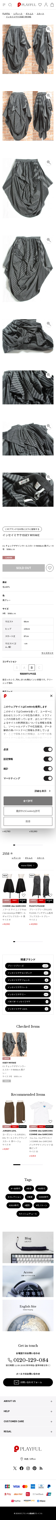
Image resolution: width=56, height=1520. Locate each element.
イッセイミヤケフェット (27, 980)
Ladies (8, 557)
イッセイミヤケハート (27, 987)
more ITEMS (26, 865)
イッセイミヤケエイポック (27, 972)
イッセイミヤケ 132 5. (27, 1008)
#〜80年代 (15, 1188)
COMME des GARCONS (14, 906)
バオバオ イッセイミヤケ (27, 1001)
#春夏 (30, 1196)
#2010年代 (14, 1205)
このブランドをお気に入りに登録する (22, 529)
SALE (14, 900)
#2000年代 (43, 1196)
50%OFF (23, 901)
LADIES (6, 900)
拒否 (28, 821)
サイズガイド (47, 652)
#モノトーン (41, 1205)
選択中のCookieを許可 (28, 811)
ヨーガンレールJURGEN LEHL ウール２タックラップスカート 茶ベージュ (14, 1138)
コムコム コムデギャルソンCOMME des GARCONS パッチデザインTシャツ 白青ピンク (41, 1143)
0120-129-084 (30, 1360)
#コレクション (14, 1196)
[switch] (48, 758)
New (5, 876)
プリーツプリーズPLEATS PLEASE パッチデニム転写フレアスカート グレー (41, 913)
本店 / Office (30, 1458)
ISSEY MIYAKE (9, 1062)
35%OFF (22, 1127)
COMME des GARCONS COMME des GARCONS (41, 1132)
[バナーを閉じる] (51, 696)
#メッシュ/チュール (28, 1213)
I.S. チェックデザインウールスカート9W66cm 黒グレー (14, 1069)
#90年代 (41, 1188)
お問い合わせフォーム (31, 1382)
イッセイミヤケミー (27, 994)
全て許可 (28, 800)
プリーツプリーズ (27, 965)
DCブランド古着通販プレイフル (31, 1513)
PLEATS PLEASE (37, 906)
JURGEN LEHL (9, 1130)
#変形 (27, 1205)
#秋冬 (29, 1188)
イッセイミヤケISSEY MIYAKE (21, 535)
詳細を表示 (41, 791)
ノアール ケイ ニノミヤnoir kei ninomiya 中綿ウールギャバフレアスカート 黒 (14, 913)
